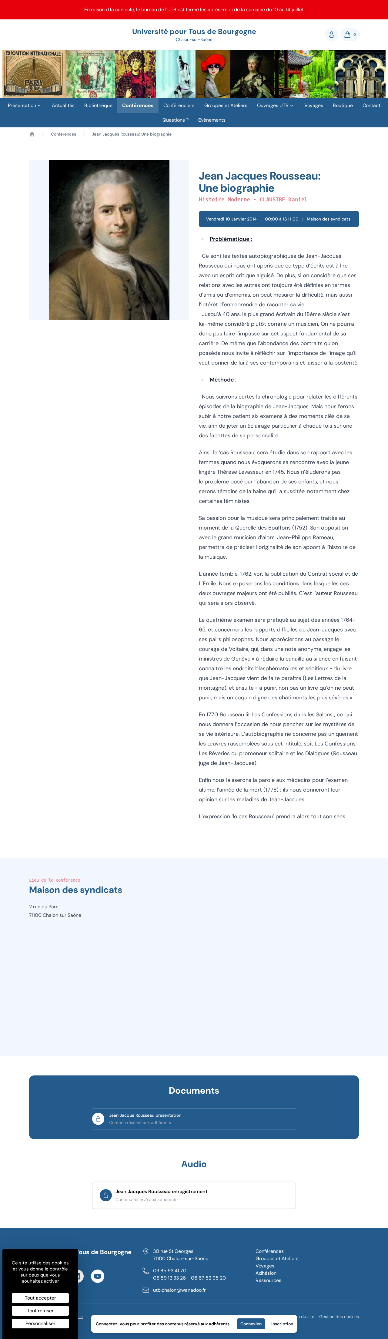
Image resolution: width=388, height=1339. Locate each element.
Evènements (212, 120)
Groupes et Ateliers (225, 105)
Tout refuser (40, 1310)
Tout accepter (40, 1298)
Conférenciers (179, 105)
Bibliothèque (98, 105)
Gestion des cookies (339, 1316)
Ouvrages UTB (273, 105)
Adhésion (266, 1273)
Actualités (63, 105)
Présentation (22, 105)
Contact (371, 105)
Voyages (313, 105)
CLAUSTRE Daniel (283, 199)
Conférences (138, 105)
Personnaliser (40, 1323)
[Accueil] (32, 134)
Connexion (251, 1324)
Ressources (268, 1280)
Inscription (282, 1324)
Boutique (343, 105)
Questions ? (175, 120)
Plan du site (303, 1316)
